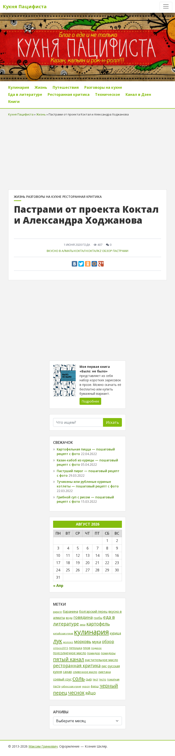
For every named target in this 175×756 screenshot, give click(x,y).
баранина (70, 611)
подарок (96, 648)
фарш (95, 686)
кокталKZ (93, 251)
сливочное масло (85, 672)
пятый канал (68, 659)
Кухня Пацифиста (25, 6)
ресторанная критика (77, 666)
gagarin (57, 611)
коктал (80, 251)
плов (86, 648)
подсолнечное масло (69, 653)
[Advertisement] (87, 152)
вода (69, 618)
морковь (82, 641)
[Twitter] (81, 264)
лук (57, 641)
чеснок (76, 692)
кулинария (91, 631)
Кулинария (18, 87)
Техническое (107, 94)
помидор (93, 653)
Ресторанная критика (69, 94)
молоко (68, 642)
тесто (102, 679)
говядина (83, 617)
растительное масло (101, 659)
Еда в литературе (25, 94)
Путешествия (66, 87)
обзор (107, 251)
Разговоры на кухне (103, 87)
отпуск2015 (60, 648)
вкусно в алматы (60, 251)
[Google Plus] (101, 264)
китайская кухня (63, 633)
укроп (86, 686)
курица (115, 633)
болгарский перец (93, 611)
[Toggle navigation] (166, 6)
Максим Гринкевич (43, 746)
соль (78, 678)
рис (104, 666)
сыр (89, 679)
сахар (67, 671)
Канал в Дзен (138, 94)
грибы (98, 618)
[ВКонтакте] (74, 264)
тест (95, 679)
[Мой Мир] (94, 264)
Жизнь (41, 87)
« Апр (58, 585)
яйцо (90, 693)
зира (82, 624)
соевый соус (62, 679)
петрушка (75, 648)
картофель (98, 624)
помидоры (108, 653)
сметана (104, 672)
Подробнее (90, 401)
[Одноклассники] (87, 264)
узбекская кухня (71, 686)
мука (96, 641)
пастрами (120, 251)
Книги (14, 101)
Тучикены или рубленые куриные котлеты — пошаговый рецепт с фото (88, 483)
